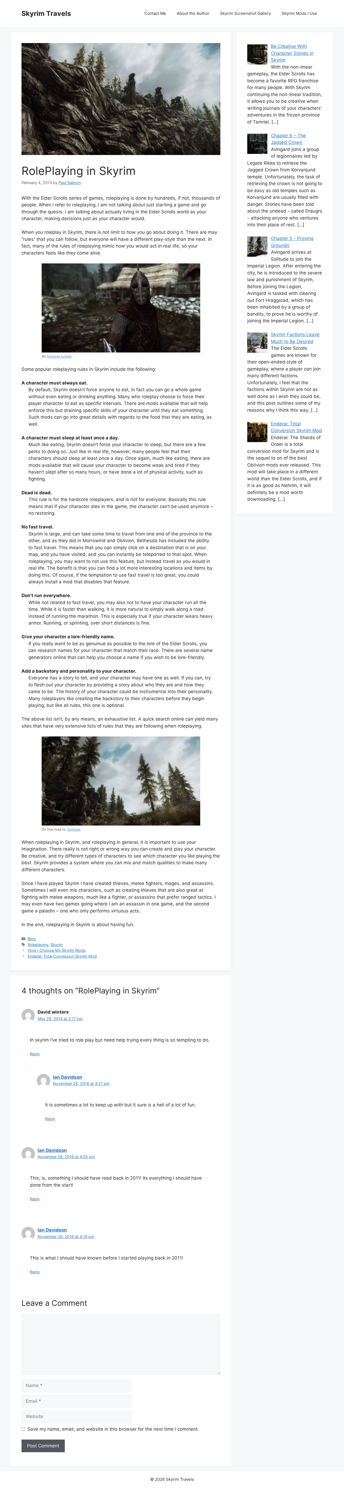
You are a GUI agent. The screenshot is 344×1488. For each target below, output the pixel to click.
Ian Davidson (67, 1077)
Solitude (73, 829)
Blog (32, 938)
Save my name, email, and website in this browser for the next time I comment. (113, 1429)
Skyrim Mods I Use (299, 13)
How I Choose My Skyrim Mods (57, 950)
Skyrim (57, 944)
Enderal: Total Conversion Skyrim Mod (62, 956)
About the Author (193, 13)
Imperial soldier (59, 356)
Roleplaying (38, 944)
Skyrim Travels (46, 13)
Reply (35, 1054)
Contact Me (155, 13)
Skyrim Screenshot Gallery (245, 13)
